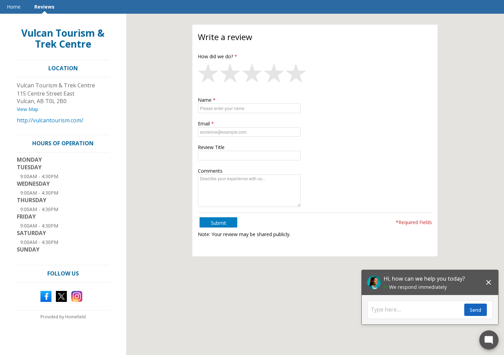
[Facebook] (45, 295)
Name (205, 100)
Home (14, 6)
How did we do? (215, 56)
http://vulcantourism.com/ (50, 120)
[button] (209, 74)
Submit (218, 223)
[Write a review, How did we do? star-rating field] (315, 74)
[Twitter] (61, 295)
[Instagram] (76, 295)
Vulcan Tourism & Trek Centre (63, 38)
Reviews (44, 6)
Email (204, 123)
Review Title (211, 147)
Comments (210, 171)
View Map (27, 109)
